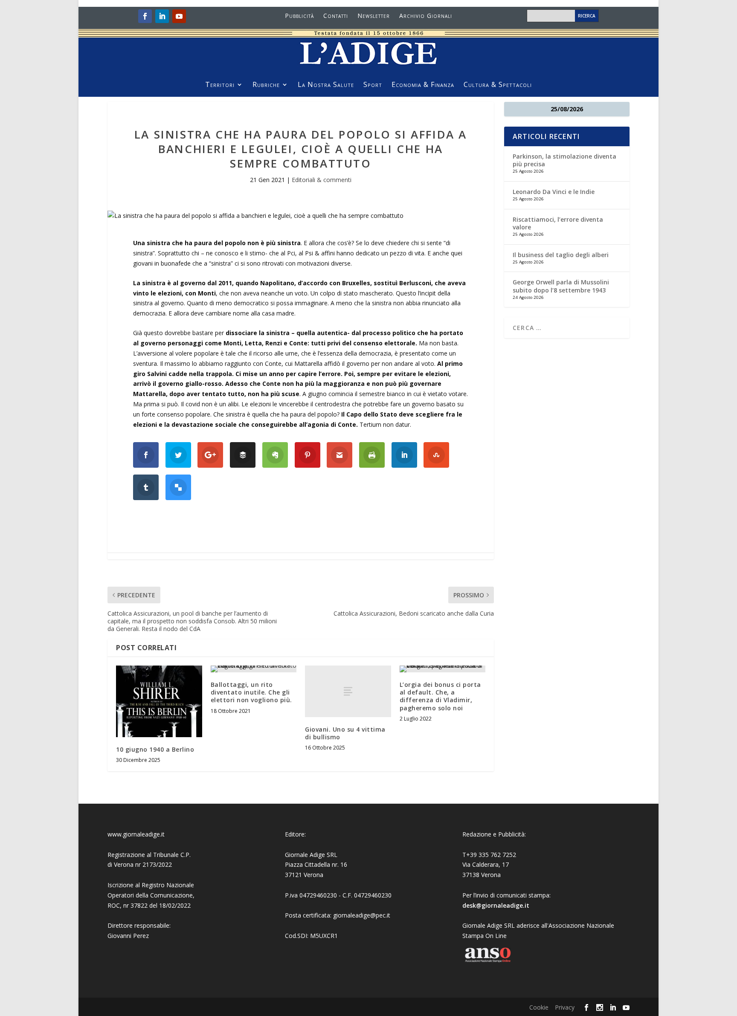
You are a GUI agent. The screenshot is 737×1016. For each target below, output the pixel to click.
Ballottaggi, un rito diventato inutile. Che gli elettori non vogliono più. (251, 692)
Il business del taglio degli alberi (561, 255)
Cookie (538, 1007)
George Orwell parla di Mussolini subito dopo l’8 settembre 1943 (561, 286)
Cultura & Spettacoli (498, 85)
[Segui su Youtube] (179, 16)
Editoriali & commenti (321, 180)
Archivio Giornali (425, 16)
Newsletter (373, 16)
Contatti (335, 16)
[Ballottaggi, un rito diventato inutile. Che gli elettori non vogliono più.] (254, 669)
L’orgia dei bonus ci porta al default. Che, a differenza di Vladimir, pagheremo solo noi (440, 696)
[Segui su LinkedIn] (162, 16)
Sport (372, 85)
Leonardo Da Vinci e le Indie (554, 192)
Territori (220, 85)
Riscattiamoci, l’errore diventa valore (558, 223)
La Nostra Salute (326, 85)
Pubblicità (299, 16)
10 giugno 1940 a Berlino (155, 749)
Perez (141, 936)
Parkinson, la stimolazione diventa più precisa (564, 160)
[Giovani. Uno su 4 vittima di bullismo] (348, 691)
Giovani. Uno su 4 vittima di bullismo (345, 733)
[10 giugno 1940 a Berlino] (159, 701)
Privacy (565, 1007)
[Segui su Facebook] (145, 16)
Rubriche (266, 85)
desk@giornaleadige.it (495, 905)
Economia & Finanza (423, 85)
